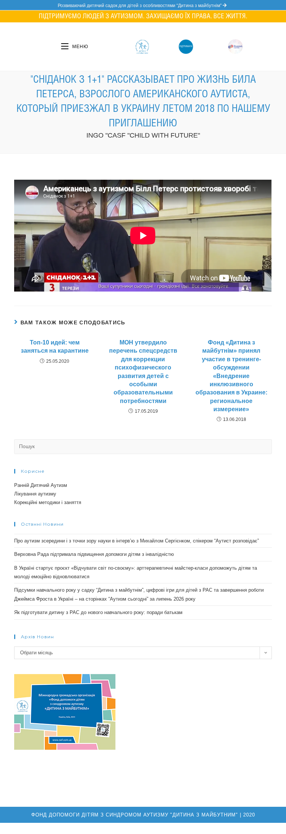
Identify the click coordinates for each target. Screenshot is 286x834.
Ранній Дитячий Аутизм (40, 485)
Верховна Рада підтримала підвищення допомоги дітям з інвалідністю (94, 554)
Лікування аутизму (35, 494)
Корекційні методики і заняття (47, 502)
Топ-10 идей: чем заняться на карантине (55, 346)
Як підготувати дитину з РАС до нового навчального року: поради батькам (98, 612)
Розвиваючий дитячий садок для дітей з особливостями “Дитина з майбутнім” (140, 5)
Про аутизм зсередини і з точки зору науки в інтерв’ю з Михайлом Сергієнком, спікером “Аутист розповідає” (136, 541)
